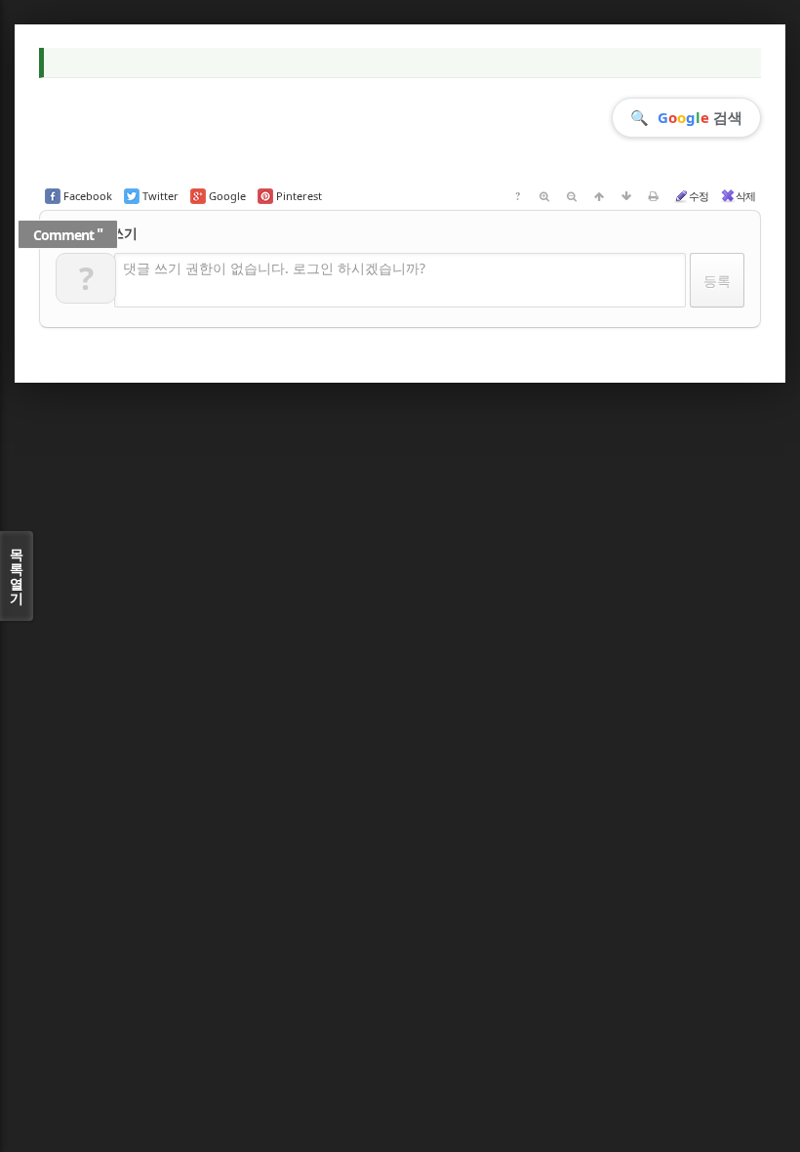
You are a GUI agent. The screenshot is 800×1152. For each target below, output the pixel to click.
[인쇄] (653, 196)
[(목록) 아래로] (626, 196)
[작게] (571, 196)
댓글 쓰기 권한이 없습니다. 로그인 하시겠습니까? (274, 268)
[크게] (544, 196)
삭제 (745, 195)
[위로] (599, 196)
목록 (16, 576)
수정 (698, 195)
